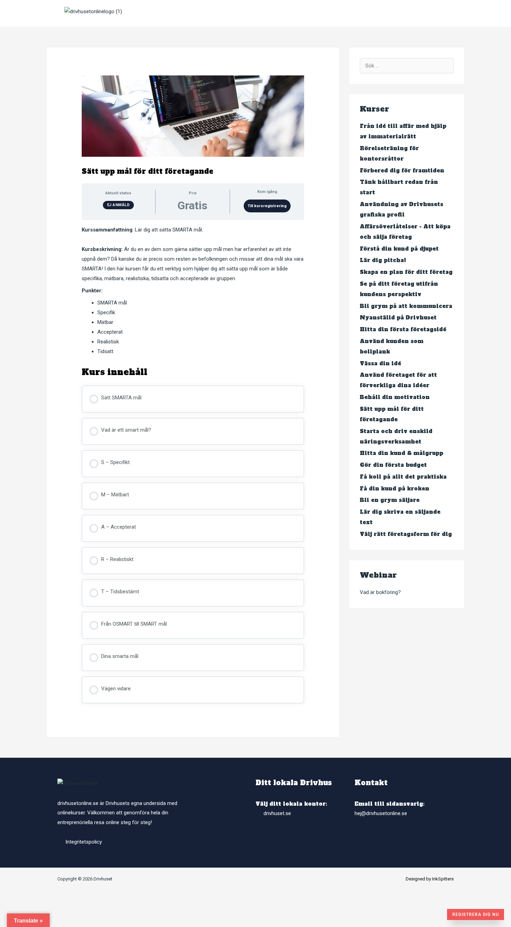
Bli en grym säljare (390, 500)
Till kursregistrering (267, 206)
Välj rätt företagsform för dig (406, 534)
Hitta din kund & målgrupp (401, 453)
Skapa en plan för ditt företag (406, 272)
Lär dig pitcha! (383, 260)
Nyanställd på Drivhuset (398, 317)
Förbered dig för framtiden (402, 170)
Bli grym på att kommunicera (406, 306)
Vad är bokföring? (380, 592)
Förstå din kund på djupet (399, 248)
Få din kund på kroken (394, 488)
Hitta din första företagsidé (403, 329)
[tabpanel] (193, 290)
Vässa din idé (380, 363)
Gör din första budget (393, 465)
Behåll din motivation (395, 397)
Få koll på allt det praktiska (403, 476)
